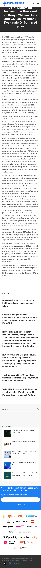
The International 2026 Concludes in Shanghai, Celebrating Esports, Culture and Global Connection (20, 377)
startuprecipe (6, 558)
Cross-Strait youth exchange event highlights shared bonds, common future (18, 303)
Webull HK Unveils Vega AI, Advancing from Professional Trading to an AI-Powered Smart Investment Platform (19, 392)
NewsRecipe (6, 426)
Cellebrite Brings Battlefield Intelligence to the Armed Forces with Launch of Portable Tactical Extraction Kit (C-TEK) (19, 318)
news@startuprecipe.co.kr (24, 558)
